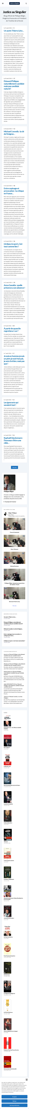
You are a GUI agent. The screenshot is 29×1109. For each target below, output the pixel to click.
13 (14, 128)
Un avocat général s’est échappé (11, 1031)
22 (13, 399)
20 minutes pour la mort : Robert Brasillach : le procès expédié (13, 899)
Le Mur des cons (7, 766)
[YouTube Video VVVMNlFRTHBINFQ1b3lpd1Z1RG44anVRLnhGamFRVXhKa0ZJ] (14, 524)
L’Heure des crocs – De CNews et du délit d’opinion (12, 728)
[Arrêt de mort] (7, 968)
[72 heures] (8, 835)
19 (14, 282)
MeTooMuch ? (7, 747)
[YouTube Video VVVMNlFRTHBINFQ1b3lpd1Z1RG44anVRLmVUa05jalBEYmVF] (14, 541)
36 (14, 185)
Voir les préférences (14, 1105)
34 (13, 435)
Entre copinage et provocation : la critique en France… (12, 634)
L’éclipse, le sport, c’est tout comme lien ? (14, 640)
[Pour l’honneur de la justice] (7, 949)
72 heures (6, 841)
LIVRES (5, 712)
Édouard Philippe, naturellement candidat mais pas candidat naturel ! (13, 622)
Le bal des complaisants (9, 879)
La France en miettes (8, 937)
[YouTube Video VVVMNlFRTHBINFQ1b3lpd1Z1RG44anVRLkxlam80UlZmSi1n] (14, 575)
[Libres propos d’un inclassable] (7, 1062)
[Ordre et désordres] (8, 816)
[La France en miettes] (7, 930)
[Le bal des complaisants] (7, 872)
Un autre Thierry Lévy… (10, 617)
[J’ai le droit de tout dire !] (7, 911)
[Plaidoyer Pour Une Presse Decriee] (7, 1043)
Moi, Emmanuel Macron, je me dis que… (12, 785)
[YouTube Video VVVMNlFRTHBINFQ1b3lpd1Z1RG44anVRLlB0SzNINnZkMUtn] (14, 593)
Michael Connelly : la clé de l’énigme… (13, 629)
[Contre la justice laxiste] (7, 853)
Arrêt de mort (7, 974)
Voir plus (14, 467)
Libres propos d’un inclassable (10, 1069)
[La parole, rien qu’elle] (8, 797)
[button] (26, 1079)
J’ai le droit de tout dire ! (9, 918)
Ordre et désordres (8, 822)
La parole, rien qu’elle (8, 804)
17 (13, 353)
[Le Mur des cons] (7, 759)
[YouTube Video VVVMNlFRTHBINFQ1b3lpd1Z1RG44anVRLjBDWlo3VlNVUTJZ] (14, 558)
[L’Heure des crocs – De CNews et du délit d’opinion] (7, 720)
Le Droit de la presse (8, 1012)
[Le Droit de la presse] (7, 1005)
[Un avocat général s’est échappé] (7, 1024)
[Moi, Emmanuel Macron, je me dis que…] (7, 778)
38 (13, 325)
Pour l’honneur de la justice (9, 956)
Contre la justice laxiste (9, 860)
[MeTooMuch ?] (8, 740)
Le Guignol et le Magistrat (9, 993)
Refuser (14, 1101)
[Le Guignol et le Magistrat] (7, 986)
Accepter (14, 1096)
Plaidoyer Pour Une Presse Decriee (11, 1050)
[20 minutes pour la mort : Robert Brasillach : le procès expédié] (7, 891)
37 (14, 78)
